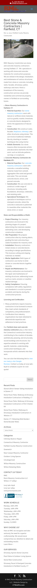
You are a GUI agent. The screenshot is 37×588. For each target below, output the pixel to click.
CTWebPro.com (18, 585)
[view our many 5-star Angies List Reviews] (10, 364)
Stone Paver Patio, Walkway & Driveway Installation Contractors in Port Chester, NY (18, 404)
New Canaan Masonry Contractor (16, 453)
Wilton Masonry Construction (15, 463)
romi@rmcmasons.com (12, 491)
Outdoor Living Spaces (12, 456)
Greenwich (8, 449)
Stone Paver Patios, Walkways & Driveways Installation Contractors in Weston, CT (17, 412)
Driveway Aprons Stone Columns (16, 553)
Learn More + (8, 544)
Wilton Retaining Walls (12, 467)
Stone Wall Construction (13, 560)
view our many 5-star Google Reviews (18, 361)
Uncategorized (9, 460)
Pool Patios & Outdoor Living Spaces (17, 556)
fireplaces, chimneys (21, 132)
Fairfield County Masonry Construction (18, 446)
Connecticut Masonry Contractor (16, 442)
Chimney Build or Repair (13, 439)
